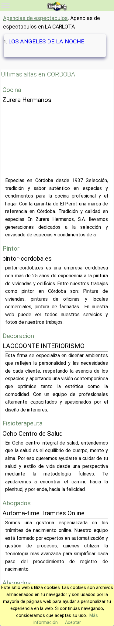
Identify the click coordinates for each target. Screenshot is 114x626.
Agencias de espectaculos (35, 18)
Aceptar (73, 622)
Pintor (10, 248)
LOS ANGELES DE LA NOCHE (46, 41)
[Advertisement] (57, 141)
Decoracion (18, 336)
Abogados (16, 503)
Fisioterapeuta (22, 423)
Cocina (11, 89)
